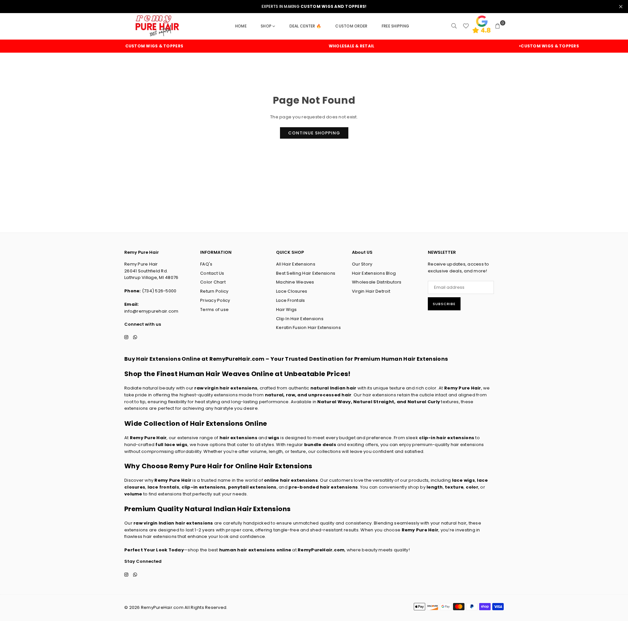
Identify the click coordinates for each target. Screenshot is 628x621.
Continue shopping (314, 133)
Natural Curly (424, 402)
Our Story (362, 264)
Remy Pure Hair (462, 388)
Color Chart (213, 282)
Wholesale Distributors (377, 282)
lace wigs (463, 480)
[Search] (454, 26)
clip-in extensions (204, 487)
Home (241, 26)
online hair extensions (291, 480)
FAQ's (206, 264)
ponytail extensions (252, 487)
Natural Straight (373, 402)
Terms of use (214, 309)
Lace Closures (291, 291)
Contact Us (212, 273)
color (472, 487)
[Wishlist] (466, 26)
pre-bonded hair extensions (323, 487)
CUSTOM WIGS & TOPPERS (137, 46)
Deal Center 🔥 (305, 26)
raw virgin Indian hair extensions (173, 523)
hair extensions (238, 438)
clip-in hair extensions (446, 438)
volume (133, 494)
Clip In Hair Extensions (299, 319)
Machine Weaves (295, 282)
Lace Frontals (290, 300)
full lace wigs (171, 444)
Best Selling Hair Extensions (305, 273)
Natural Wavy (334, 402)
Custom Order (351, 26)
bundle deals (320, 444)
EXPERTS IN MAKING (314, 6)
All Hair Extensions (295, 264)
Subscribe (444, 303)
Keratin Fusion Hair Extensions (308, 327)
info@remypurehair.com (151, 311)
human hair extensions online (255, 550)
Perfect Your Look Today (154, 550)
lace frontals (163, 487)
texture (454, 487)
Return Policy (214, 291)
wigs (273, 438)
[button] (498, 26)
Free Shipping (395, 26)
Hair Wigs (286, 309)
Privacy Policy (215, 300)
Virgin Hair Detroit (371, 291)
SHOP (266, 26)
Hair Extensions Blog (374, 273)
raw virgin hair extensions (225, 388)
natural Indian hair (333, 388)
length (435, 487)
